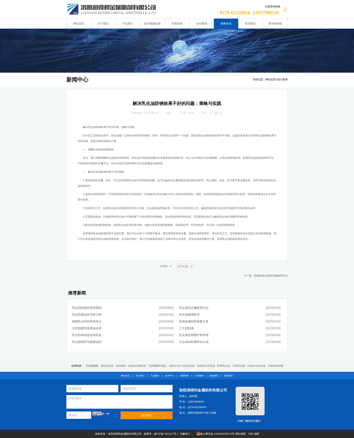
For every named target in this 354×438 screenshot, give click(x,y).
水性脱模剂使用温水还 (87, 328)
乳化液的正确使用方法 (194, 307)
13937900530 (266, 12)
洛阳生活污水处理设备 (182, 365)
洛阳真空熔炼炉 (137, 365)
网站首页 (271, 79)
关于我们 (140, 375)
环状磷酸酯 (92, 365)
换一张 (105, 413)
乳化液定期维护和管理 (194, 335)
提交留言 (146, 415)
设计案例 (282, 79)
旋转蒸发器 (107, 365)
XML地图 (253, 433)
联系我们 (228, 375)
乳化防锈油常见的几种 (87, 314)
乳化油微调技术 (189, 314)
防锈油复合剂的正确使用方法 (271, 275)
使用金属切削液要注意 (194, 321)
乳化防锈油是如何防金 (87, 335)
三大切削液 (186, 328)
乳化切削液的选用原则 (87, 307)
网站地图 (240, 433)
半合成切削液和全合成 (194, 341)
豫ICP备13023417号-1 (166, 433)
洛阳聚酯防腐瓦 (158, 365)
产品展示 (154, 375)
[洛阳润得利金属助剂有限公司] (130, 9)
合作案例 (199, 375)
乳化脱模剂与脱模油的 (87, 341)
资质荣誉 (184, 375)
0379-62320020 (235, 12)
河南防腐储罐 (275, 365)
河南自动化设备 (256, 365)
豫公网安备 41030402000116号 (217, 433)
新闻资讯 (213, 375)
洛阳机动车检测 (206, 365)
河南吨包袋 (238, 365)
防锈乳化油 (223, 365)
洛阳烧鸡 (121, 365)
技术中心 (169, 375)
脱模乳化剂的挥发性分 (87, 321)
